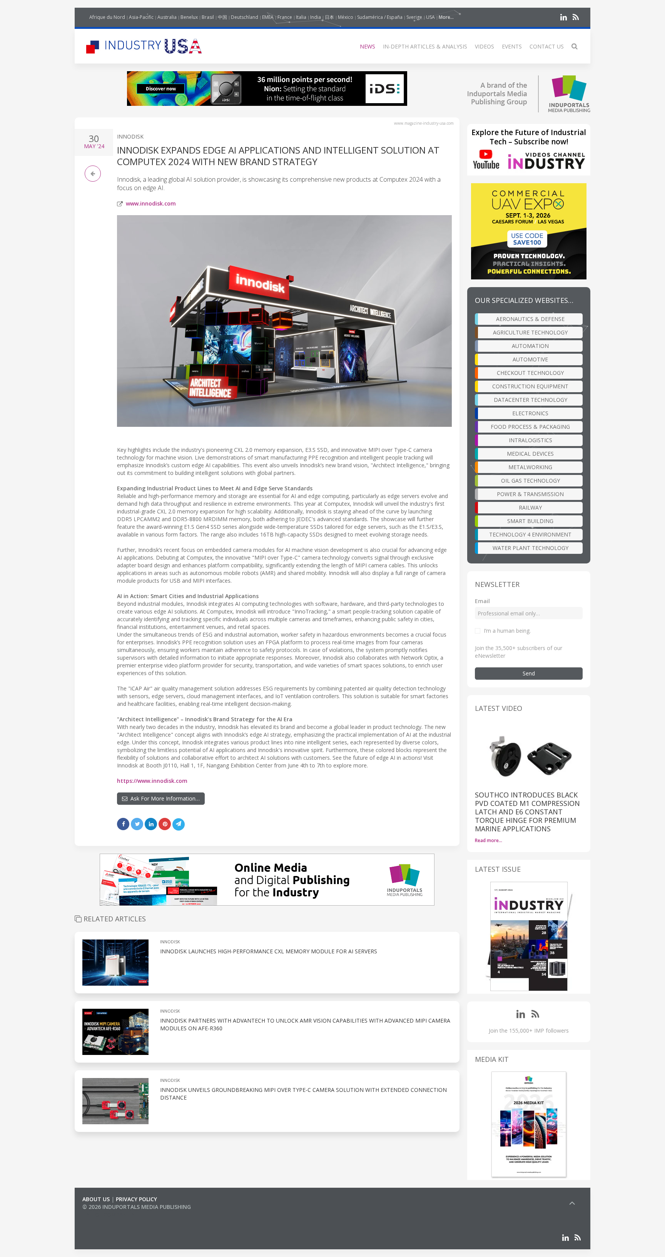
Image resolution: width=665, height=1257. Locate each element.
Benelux (189, 17)
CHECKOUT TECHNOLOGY (530, 372)
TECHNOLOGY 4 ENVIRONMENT (530, 534)
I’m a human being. (507, 630)
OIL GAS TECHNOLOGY (530, 480)
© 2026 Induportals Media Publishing (136, 1206)
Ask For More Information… (163, 798)
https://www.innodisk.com (152, 780)
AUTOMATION (530, 345)
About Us (96, 1199)
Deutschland (244, 17)
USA (430, 17)
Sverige (414, 17)
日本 (329, 17)
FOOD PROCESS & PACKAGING (530, 426)
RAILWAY (530, 507)
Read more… (488, 840)
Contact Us (547, 46)
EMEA (268, 17)
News (367, 46)
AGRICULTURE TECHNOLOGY (530, 332)
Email (482, 601)
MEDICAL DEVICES (530, 453)
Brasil (208, 17)
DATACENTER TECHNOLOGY (530, 399)
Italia (301, 17)
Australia (167, 17)
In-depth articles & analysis (425, 46)
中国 (222, 17)
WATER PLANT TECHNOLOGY (530, 548)
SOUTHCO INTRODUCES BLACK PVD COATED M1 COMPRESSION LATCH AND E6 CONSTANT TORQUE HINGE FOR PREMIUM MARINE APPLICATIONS (527, 811)
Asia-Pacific (141, 17)
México (345, 17)
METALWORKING (530, 467)
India (315, 17)
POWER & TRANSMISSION (530, 494)
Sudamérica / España (380, 17)
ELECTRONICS (530, 413)
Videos (484, 46)
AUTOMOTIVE (530, 359)
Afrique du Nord (107, 17)
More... (446, 17)
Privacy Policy (136, 1199)
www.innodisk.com (151, 203)
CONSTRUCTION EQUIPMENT (530, 386)
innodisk (130, 136)
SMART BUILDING (530, 521)
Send (529, 673)
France (284, 17)
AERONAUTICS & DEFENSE (530, 319)
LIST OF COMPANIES (108, 1214)
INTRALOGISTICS (530, 440)
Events (512, 46)
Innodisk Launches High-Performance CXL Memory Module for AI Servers (268, 951)
